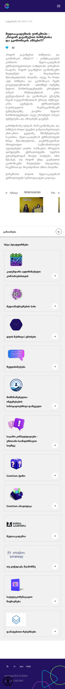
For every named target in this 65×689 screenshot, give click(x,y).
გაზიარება (9, 231)
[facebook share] (59, 232)
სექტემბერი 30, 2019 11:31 (19, 21)
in (14, 666)
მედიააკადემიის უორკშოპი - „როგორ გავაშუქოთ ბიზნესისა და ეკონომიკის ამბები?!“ (29, 37)
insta (28, 666)
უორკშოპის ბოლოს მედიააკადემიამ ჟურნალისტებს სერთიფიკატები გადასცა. (33, 175)
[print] (13, 47)
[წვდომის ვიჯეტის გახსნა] (8, 681)
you (21, 666)
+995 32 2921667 (16, 678)
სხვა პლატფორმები (16, 244)
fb (7, 666)
